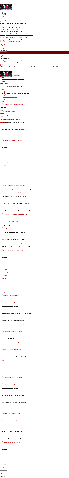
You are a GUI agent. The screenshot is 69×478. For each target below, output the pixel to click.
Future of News (6, 154)
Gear (4, 99)
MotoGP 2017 (5, 269)
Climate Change (6, 461)
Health (4, 371)
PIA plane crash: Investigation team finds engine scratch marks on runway (13, 23)
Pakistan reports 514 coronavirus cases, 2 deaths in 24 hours (12, 438)
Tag (2, 56)
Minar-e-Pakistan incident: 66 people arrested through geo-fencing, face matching (16, 189)
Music (4, 289)
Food (4, 368)
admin (2, 63)
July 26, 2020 (2, 36)
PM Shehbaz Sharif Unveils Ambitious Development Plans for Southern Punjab (15, 93)
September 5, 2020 (3, 44)
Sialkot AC (4, 56)
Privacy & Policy (4, 81)
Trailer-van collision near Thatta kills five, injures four (11, 100)
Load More (1, 45)
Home (1, 56)
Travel (4, 374)
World (4, 92)
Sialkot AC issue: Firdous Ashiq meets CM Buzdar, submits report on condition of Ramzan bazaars (17, 62)
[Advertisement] (2, 78)
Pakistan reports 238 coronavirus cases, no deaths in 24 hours (13, 395)
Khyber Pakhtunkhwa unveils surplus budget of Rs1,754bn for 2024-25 (14, 144)
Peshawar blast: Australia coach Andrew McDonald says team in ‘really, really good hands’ (17, 356)
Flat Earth (5, 165)
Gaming (5, 94)
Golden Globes (6, 272)
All (2, 19)
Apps (4, 98)
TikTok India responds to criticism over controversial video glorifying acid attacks (16, 246)
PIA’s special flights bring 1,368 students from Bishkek (11, 115)
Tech (2, 168)
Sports (4, 292)
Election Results (6, 162)
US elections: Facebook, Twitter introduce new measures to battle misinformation (16, 203)
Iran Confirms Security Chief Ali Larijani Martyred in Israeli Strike (13, 79)
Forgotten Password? (3, 116)
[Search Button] (7, 86)
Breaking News (4, 20)
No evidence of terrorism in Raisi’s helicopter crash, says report (13, 122)
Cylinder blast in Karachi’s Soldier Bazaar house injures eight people (14, 129)
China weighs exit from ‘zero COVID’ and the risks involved (12, 431)
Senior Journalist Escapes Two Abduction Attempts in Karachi (13, 86)
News (3, 55)
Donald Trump (5, 151)
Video (3, 467)
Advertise (3, 80)
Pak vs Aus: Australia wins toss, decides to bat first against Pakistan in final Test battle (17, 313)
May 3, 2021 (2, 64)
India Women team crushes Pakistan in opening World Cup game (13, 345)
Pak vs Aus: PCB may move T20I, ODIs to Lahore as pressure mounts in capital (15, 327)
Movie (4, 286)
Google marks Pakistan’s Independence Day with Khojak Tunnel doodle (14, 196)
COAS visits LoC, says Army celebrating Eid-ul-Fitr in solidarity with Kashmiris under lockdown (16, 39)
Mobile (4, 179)
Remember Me (3, 113)
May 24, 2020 (2, 40)
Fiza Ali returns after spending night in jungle (10, 306)
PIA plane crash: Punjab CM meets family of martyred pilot (10, 27)
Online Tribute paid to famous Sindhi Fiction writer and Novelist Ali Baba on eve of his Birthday (16, 35)
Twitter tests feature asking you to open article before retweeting (13, 232)
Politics (5, 90)
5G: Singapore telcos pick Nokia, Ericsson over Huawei (11, 225)
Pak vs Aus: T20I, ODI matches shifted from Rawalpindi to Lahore (13, 320)
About (3, 79)
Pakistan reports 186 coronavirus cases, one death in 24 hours (13, 409)
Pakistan (5, 64)
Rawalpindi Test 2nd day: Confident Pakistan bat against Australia (13, 353)
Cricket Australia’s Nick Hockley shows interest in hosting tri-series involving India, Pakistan (18, 338)
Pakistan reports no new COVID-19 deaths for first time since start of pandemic (15, 424)
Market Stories (6, 159)
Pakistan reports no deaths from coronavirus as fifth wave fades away (14, 402)
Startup (5, 182)
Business (5, 61)
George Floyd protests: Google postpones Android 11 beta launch (13, 239)
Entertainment (4, 278)
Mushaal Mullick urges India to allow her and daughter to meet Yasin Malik (15, 136)
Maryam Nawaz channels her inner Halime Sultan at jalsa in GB (11, 31)
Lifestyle (3, 360)
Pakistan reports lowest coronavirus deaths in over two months (13, 445)
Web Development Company (32, 84)
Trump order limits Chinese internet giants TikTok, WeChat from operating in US (16, 210)
